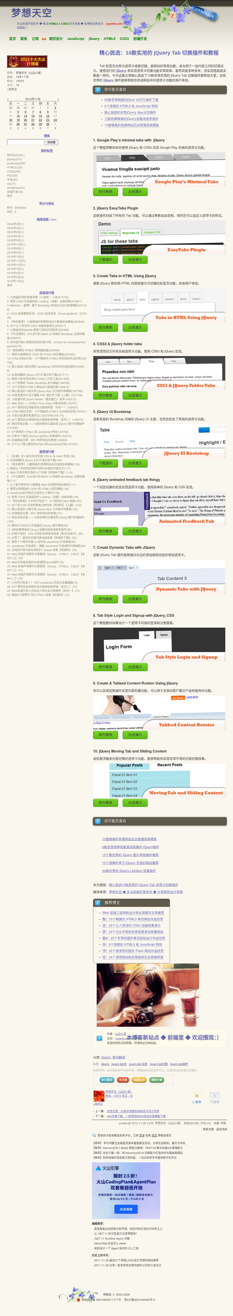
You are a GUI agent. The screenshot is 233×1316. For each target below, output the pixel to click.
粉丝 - (113, 1095)
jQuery (94, 38)
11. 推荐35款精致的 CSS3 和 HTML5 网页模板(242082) (41, 354)
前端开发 (140, 38)
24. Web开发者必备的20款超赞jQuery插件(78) (35, 562)
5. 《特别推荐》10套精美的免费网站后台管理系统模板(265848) (46, 321)
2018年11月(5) (16, 260)
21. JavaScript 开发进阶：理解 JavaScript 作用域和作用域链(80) (46, 546)
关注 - (127, 1095)
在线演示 (135, 192)
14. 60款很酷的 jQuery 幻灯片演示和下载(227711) (37, 374)
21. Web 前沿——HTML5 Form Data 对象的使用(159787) (42, 403)
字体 (12, 179)
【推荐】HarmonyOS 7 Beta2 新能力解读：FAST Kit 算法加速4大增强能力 (137, 1148)
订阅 (35, 38)
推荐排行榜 (46, 451)
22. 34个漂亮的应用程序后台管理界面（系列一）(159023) (42, 407)
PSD (12, 175)
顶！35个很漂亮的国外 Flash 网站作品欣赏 (133, 950)
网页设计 (56, 38)
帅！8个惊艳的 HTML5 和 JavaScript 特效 (132, 944)
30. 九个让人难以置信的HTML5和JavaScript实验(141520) (42, 444)
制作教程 (105, 192)
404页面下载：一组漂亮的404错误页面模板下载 (136, 1116)
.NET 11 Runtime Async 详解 (112, 1238)
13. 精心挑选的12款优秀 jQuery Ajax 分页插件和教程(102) (42, 509)
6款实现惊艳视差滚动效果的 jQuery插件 (130, 847)
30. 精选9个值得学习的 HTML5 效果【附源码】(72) (38, 595)
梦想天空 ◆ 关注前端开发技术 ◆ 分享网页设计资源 (146, 891)
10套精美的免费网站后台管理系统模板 (131, 125)
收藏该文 (139, 1080)
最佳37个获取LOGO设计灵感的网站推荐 (134, 1260)
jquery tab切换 (159, 1064)
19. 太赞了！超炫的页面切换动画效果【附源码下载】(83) (42, 537)
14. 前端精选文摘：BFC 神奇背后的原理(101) (35, 513)
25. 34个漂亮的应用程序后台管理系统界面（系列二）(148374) (45, 419)
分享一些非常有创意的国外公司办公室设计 (135, 1265)
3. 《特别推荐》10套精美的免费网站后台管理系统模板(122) (43, 464)
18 (17, 85)
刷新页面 (208, 1129)
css (11, 183)
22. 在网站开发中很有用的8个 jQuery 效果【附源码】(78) (42, 550)
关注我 (123, 1080)
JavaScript (75, 38)
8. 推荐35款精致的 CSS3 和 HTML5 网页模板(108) (38, 488)
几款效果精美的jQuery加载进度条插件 (131, 118)
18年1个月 (22, 77)
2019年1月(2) (15, 256)
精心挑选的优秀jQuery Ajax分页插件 (130, 112)
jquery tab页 (119, 1064)
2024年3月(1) (15, 224)
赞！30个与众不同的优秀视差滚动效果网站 (132, 931)
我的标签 (47, 150)
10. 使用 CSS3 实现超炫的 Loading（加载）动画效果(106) (43, 497)
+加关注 (98, 1103)
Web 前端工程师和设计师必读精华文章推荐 (133, 912)
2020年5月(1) (15, 240)
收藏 (216, 1123)
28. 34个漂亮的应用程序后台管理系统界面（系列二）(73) (42, 586)
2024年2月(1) (15, 228)
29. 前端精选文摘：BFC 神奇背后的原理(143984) (37, 440)
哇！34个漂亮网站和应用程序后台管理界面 (132, 957)
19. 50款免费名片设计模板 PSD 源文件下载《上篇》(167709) (44, 395)
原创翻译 (118, 1057)
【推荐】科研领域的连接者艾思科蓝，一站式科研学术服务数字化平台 (134, 1157)
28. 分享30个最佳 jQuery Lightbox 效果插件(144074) (39, 436)
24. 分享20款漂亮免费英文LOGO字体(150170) (35, 415)
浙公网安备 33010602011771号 (101, 1299)
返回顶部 (221, 1129)
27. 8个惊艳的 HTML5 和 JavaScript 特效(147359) (37, 432)
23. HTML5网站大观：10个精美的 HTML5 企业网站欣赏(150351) (47, 411)
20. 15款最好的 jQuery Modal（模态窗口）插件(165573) (41, 399)
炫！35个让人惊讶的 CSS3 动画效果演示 (131, 925)
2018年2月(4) (15, 277)
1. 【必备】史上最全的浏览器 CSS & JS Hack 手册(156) (41, 456)
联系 (23, 38)
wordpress (16, 187)
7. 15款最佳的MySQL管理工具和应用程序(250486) (38, 330)
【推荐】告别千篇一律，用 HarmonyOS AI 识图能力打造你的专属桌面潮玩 (137, 1153)
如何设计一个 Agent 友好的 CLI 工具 (116, 1248)
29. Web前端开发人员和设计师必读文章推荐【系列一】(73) (43, 590)
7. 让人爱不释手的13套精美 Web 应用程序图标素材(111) (41, 484)
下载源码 (105, 260)
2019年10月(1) (16, 244)
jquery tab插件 (179, 1064)
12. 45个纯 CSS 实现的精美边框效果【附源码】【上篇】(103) (44, 505)
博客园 (107, 1294)
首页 (12, 38)
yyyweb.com (122, 1038)
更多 (10, 196)
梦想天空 (31, 13)
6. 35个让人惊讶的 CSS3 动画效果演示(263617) (36, 326)
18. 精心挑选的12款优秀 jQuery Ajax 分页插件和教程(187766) (45, 391)
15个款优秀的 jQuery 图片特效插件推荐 (130, 854)
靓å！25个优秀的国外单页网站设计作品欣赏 (133, 938)
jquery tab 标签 (138, 1064)
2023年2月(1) (15, 232)
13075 (20, 81)
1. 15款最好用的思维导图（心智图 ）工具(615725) (38, 297)
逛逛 (154, 1135)
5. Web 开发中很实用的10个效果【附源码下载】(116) (40, 472)
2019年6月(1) (15, 252)
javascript (16, 163)
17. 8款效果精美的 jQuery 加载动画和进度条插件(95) (39, 529)
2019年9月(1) (15, 248)
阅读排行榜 (46, 293)
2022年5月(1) (15, 236)
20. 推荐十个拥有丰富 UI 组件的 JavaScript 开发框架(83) (41, 542)
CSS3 (124, 38)
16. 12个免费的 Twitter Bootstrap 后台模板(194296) (38, 383)
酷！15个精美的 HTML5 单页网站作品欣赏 (132, 919)
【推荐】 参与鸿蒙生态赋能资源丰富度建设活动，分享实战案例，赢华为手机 (138, 1143)
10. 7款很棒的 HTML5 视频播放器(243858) (33, 350)
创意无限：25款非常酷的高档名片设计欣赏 (133, 1111)
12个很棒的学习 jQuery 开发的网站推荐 (130, 862)
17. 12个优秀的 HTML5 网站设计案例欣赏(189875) (38, 387)
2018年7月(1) (15, 269)
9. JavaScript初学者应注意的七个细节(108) (33, 493)
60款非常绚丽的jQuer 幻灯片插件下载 (131, 99)
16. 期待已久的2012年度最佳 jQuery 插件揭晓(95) (37, 525)
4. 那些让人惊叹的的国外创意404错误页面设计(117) (39, 468)
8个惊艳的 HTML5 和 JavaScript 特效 (131, 106)
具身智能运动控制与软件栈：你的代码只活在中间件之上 (128, 1229)
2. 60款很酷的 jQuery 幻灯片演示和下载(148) (34, 460)
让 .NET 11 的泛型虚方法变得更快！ (116, 1233)
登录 (142, 1135)
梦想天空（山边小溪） (119, 1091)
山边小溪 (120, 1034)
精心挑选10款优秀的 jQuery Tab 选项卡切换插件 (143, 884)
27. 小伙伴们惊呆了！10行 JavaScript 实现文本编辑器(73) (42, 582)
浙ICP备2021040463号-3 (139, 1299)
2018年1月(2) (15, 281)
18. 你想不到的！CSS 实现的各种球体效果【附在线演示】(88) (45, 533)
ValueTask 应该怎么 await (110, 1243)
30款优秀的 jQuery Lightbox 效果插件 (129, 870)
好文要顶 (106, 1080)
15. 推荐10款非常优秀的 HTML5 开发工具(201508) (38, 379)
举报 (223, 1123)
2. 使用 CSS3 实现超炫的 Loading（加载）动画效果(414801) (44, 301)
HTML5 (109, 38)
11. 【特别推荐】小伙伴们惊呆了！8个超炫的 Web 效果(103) (44, 501)
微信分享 (156, 1080)
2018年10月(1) (16, 265)
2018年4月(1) (15, 273)
